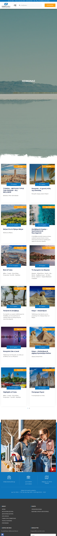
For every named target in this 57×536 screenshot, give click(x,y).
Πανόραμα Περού (38, 392)
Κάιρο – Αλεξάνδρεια (39, 311)
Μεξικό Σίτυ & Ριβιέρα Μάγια (13, 229)
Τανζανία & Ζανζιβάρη (11, 311)
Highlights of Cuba (10, 392)
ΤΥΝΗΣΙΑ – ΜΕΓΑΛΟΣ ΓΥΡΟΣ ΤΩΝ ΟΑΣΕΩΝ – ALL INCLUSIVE (13, 190)
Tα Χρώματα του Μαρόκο (41, 270)
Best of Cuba (7, 270)
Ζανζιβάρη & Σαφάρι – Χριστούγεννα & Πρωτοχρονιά (40, 231)
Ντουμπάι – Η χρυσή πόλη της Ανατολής (41, 189)
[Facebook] (2, 534)
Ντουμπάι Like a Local (11, 351)
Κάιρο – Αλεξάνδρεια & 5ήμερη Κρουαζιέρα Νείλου (41, 352)
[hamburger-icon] (14, 5)
